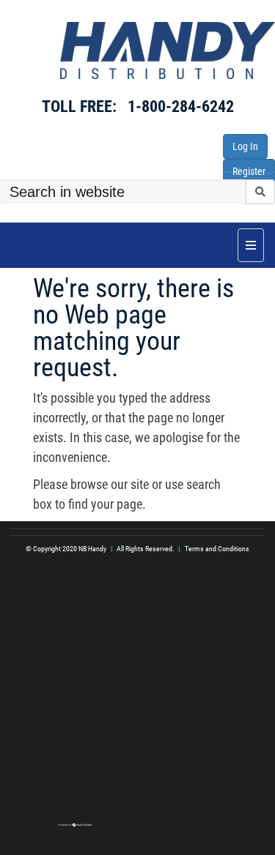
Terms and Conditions (217, 549)
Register (248, 171)
